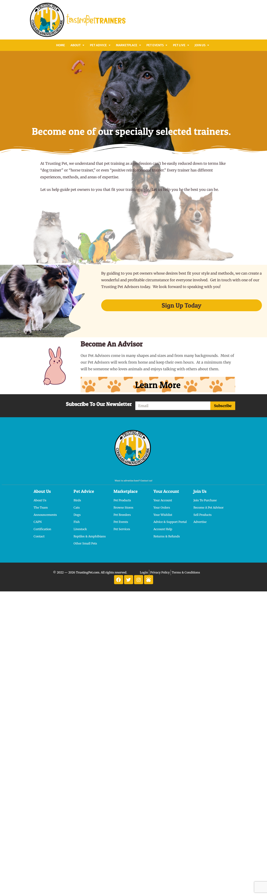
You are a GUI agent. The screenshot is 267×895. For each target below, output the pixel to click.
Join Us (200, 45)
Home (60, 45)
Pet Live (179, 45)
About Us (42, 491)
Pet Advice (98, 45)
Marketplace (126, 491)
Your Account (166, 491)
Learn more (158, 384)
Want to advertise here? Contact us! (133, 480)
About (75, 45)
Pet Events (155, 45)
